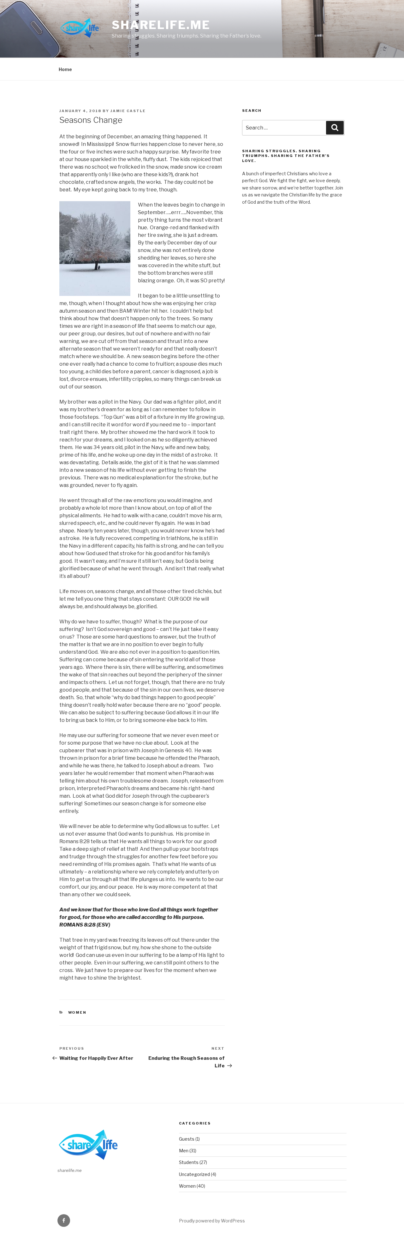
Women (77, 1012)
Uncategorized (194, 1174)
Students (189, 1162)
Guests (186, 1139)
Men (183, 1150)
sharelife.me (161, 25)
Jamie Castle (128, 111)
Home (65, 69)
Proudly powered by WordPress (212, 1220)
